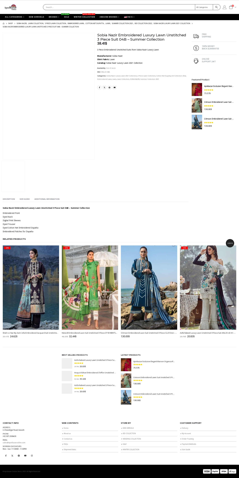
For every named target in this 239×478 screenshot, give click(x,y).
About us (67, 433)
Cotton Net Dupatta (163, 76)
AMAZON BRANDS (108, 17)
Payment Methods (189, 444)
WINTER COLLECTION (84, 16)
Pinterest (109, 87)
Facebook (99, 87)
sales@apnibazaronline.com (14, 442)
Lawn (114, 79)
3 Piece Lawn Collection (146, 76)
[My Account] (224, 7)
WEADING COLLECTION (132, 439)
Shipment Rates (70, 449)
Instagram (32, 455)
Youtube (25, 455)
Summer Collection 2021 (149, 79)
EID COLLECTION (129, 433)
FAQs (66, 444)
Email (114, 87)
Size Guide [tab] (25, 199)
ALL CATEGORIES (13, 17)
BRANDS (53, 17)
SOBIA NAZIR (135, 79)
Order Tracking (188, 439)
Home (66, 428)
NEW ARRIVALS (36, 17)
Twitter (104, 87)
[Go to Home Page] (3, 23)
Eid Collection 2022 (179, 76)
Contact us (68, 439)
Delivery (185, 428)
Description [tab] (9, 199)
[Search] (216, 7)
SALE (65, 16)
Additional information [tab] (46, 199)
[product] (197, 89)
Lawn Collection (123, 79)
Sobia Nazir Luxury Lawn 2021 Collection (121, 76)
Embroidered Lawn (104, 79)
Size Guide (186, 449)
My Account (186, 433)
